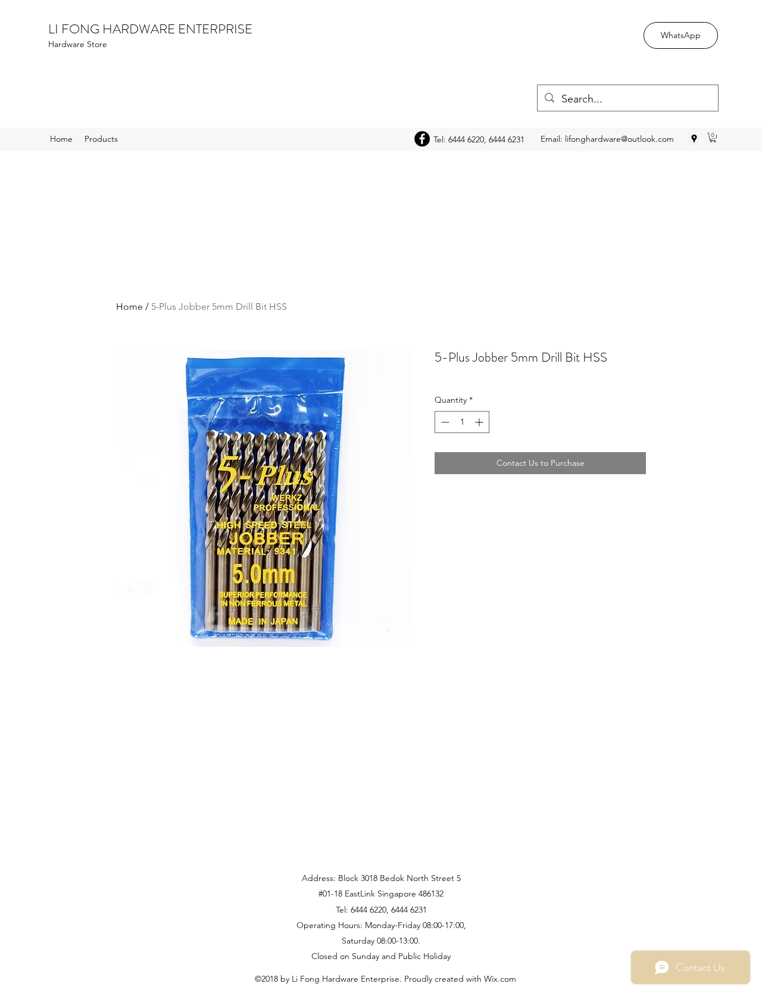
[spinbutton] (462, 422)
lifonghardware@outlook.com (619, 138)
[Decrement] (443, 422)
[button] (713, 137)
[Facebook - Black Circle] (422, 139)
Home (129, 306)
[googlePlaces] (694, 139)
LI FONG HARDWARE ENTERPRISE (150, 29)
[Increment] (480, 422)
